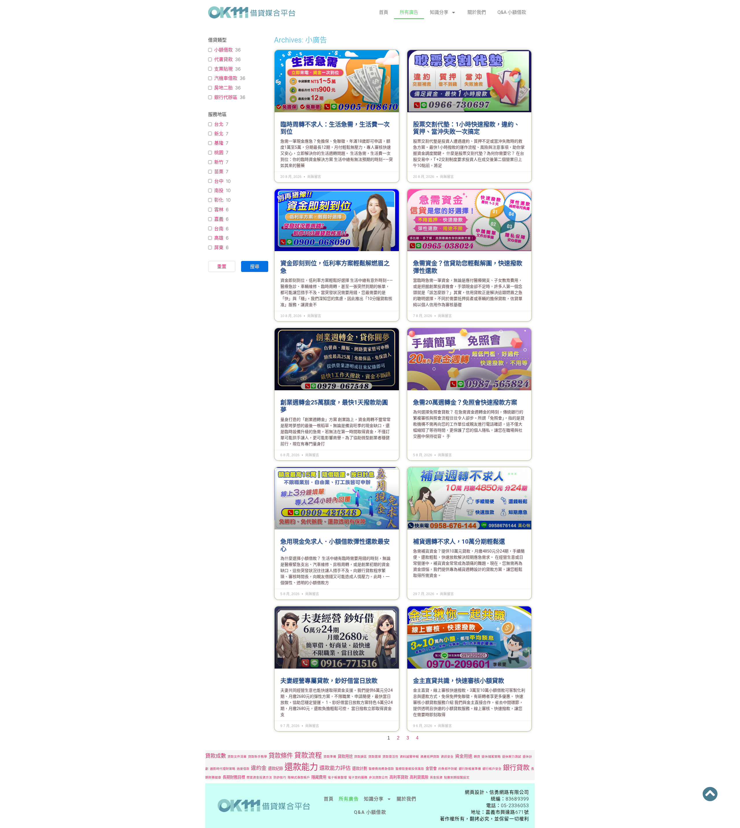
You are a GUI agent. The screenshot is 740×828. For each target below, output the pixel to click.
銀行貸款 (516, 767)
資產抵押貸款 (429, 757)
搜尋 (254, 266)
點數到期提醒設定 (456, 777)
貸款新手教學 (257, 757)
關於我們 (476, 12)
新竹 (218, 162)
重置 (221, 266)
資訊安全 (447, 757)
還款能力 (301, 767)
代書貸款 (223, 59)
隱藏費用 (318, 777)
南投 (218, 190)
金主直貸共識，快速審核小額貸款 (458, 680)
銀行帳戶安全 (492, 769)
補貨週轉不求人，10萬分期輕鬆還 (459, 541)
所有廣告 (409, 12)
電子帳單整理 (337, 777)
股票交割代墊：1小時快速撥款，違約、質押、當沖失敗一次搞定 (466, 128)
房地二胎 (223, 88)
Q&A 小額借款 (511, 12)
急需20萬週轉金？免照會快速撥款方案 (465, 402)
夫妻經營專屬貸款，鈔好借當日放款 (329, 680)
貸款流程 (308, 755)
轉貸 (477, 757)
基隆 (218, 143)
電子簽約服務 (357, 777)
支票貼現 (223, 69)
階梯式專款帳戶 (299, 777)
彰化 (218, 200)
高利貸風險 (419, 777)
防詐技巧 (279, 777)
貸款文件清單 (237, 757)
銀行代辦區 (225, 97)
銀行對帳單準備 (470, 769)
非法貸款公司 (378, 777)
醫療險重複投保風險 (409, 769)
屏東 (218, 247)
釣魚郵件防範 (447, 769)
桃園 (218, 152)
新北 (218, 134)
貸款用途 (345, 756)
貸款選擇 (374, 757)
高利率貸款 (398, 777)
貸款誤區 (360, 757)
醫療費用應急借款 (381, 769)
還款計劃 (359, 768)
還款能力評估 (335, 768)
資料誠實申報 (409, 757)
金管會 (431, 768)
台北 (218, 124)
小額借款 (223, 50)
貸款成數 (215, 755)
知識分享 (439, 12)
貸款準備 (329, 757)
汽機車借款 (225, 78)
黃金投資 (436, 777)
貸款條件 (281, 755)
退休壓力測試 (511, 757)
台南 (218, 228)
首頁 (383, 12)
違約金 (259, 768)
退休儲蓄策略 (491, 757)
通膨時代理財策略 (222, 769)
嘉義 (218, 219)
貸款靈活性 (390, 757)
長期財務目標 (234, 777)
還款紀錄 (275, 768)
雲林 (218, 209)
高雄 (218, 238)
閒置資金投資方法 (259, 777)
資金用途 (463, 756)
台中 (218, 181)
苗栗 (218, 171)
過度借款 (243, 769)
